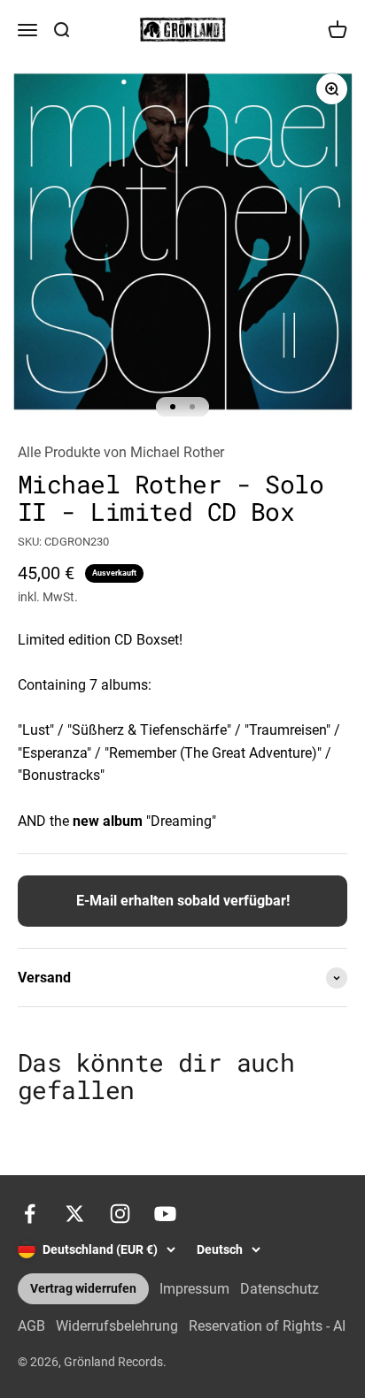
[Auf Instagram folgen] (120, 1214)
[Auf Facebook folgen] (30, 1214)
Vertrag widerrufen (83, 1288)
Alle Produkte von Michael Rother (121, 452)
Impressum (194, 1288)
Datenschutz (279, 1288)
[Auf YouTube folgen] (165, 1214)
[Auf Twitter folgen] (75, 1214)
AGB (31, 1326)
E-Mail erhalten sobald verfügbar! (183, 900)
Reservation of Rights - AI (267, 1326)
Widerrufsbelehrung (117, 1326)
